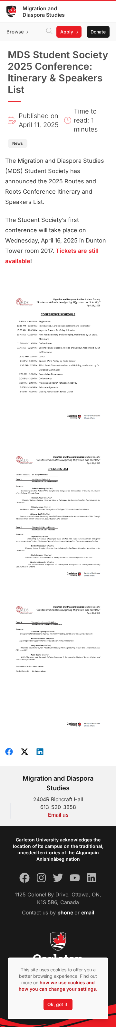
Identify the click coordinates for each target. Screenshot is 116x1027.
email (87, 912)
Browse (15, 32)
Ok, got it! (58, 1004)
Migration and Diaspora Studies (44, 11)
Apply (66, 31)
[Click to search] (49, 32)
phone (65, 912)
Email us (58, 815)
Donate (98, 31)
